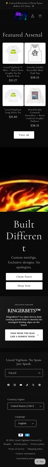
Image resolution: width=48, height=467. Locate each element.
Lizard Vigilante (22, 440)
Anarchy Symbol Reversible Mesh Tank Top (34, 70)
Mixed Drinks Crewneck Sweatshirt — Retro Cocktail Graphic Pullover (35, 115)
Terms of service (16, 449)
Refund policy (21, 444)
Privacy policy (37, 444)
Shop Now (24, 285)
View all (24, 134)
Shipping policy (35, 449)
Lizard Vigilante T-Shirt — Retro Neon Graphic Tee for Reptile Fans (13, 71)
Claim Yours (24, 276)
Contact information (25, 453)
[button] (40, 16)
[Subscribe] (39, 373)
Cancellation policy (25, 458)
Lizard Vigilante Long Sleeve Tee (13, 111)
